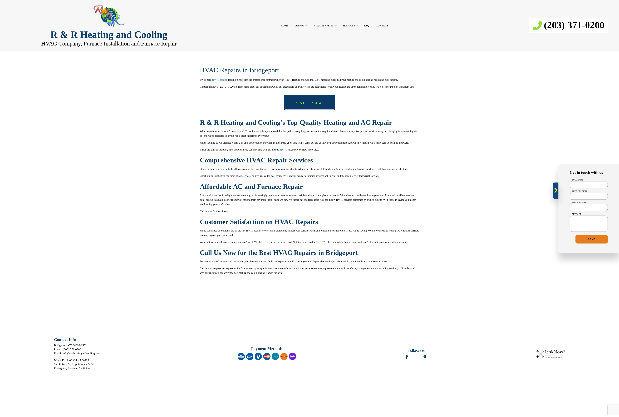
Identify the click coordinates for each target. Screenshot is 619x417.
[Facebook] (406, 357)
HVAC (283, 149)
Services (349, 25)
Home (285, 25)
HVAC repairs (219, 79)
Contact (382, 25)
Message (576, 214)
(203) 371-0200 (574, 25)
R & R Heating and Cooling (108, 34)
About (300, 25)
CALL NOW (309, 103)
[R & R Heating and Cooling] (109, 16)
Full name (577, 180)
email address (580, 202)
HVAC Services (324, 25)
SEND (591, 239)
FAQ (366, 25)
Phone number (580, 191)
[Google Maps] (425, 357)
